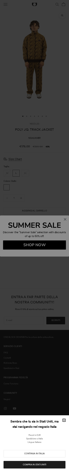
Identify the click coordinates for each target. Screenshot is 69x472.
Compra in (34, 464)
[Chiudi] (64, 420)
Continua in (34, 453)
